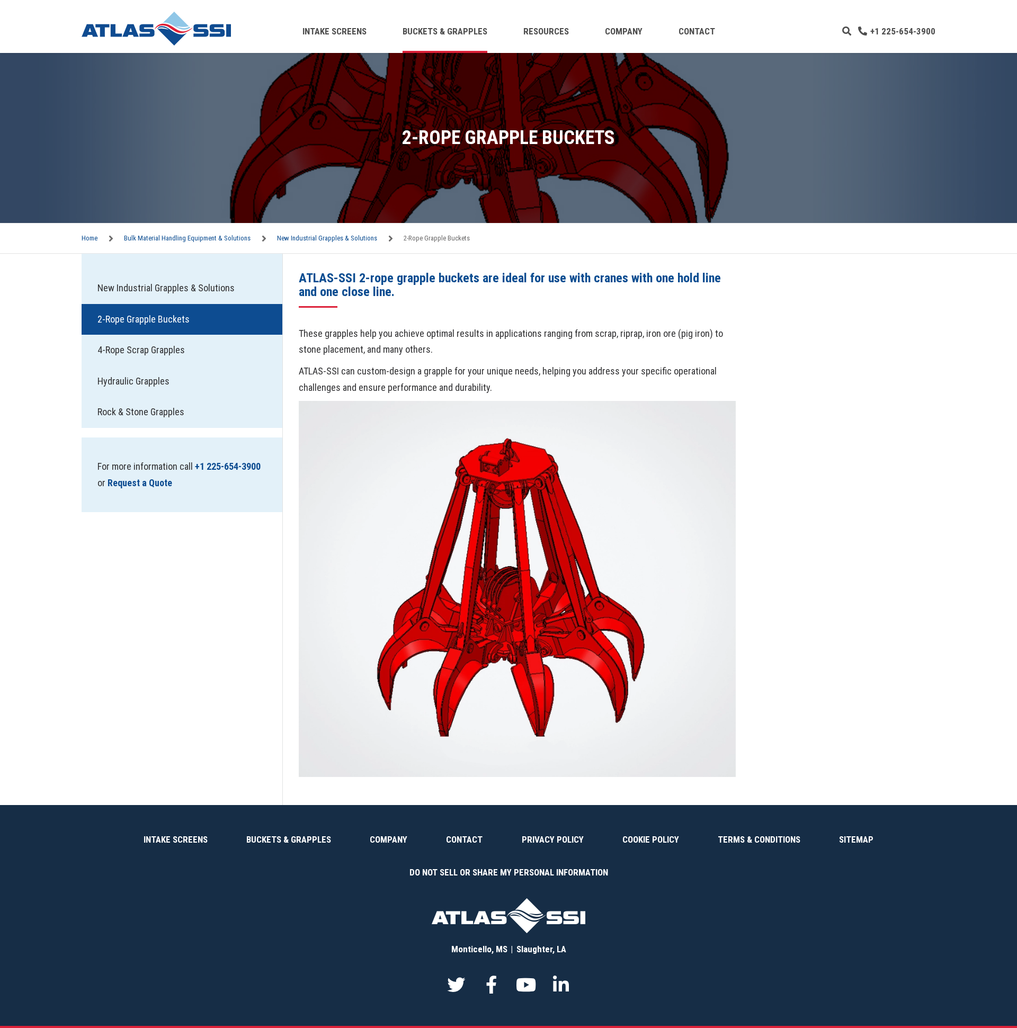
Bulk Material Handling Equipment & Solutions (187, 238)
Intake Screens (334, 31)
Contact (697, 31)
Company (624, 31)
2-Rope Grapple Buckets (143, 319)
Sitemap (856, 839)
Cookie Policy (650, 839)
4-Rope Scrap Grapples (141, 349)
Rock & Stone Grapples (140, 411)
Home (89, 238)
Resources (546, 31)
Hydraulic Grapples (133, 381)
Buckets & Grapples (445, 31)
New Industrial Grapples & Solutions (327, 238)
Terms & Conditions (759, 839)
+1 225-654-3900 (902, 31)
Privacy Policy (553, 839)
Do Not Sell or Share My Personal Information (508, 872)
